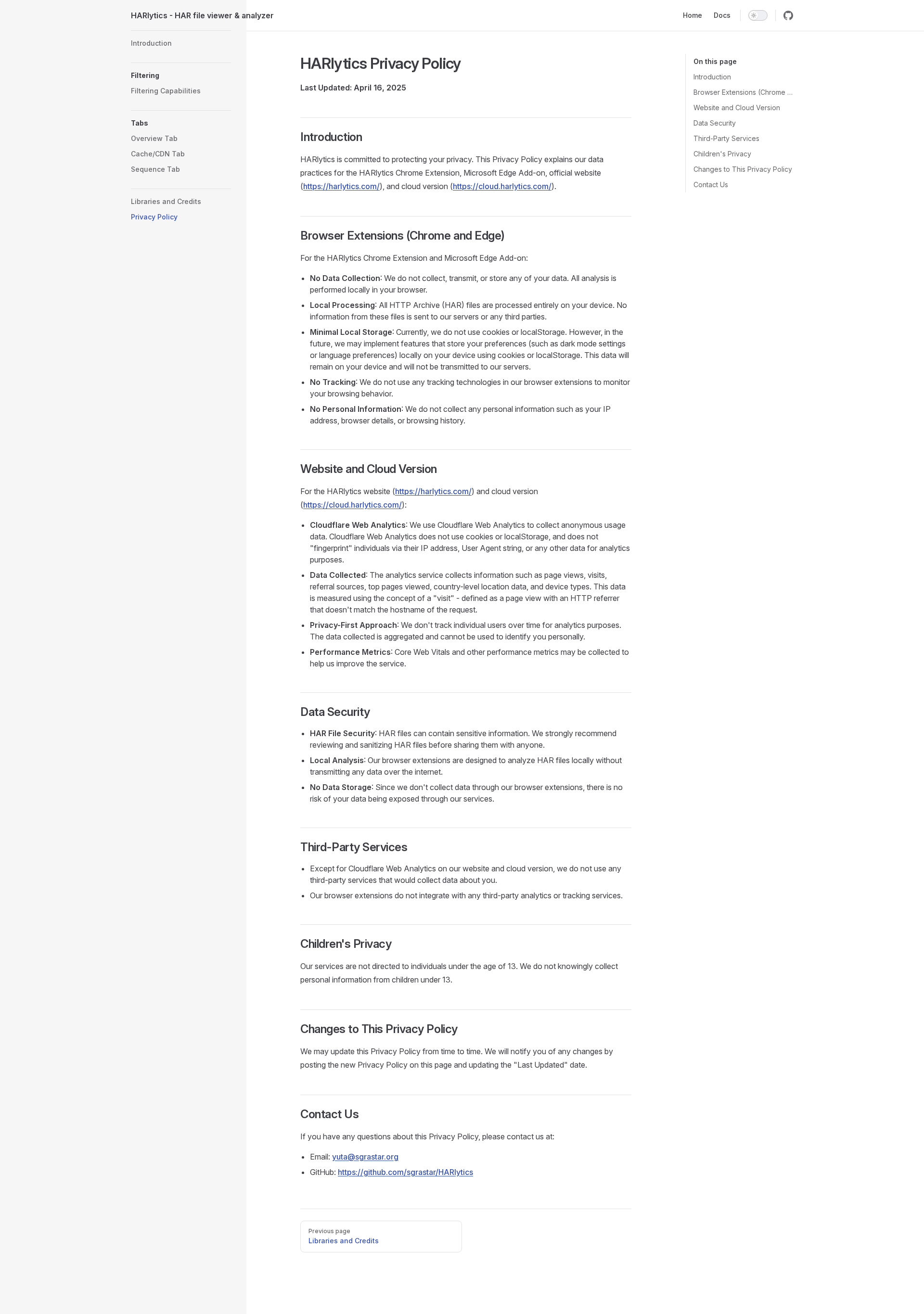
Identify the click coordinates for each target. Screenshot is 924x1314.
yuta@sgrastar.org (365, 1156)
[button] (181, 75)
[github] (788, 15)
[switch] (758, 15)
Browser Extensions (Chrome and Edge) (743, 92)
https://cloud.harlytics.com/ (502, 186)
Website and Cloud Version (736, 107)
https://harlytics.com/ (341, 186)
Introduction (712, 77)
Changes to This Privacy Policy (742, 169)
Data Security (714, 123)
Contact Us (710, 184)
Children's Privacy (722, 154)
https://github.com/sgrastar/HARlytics (405, 1172)
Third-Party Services (726, 138)
